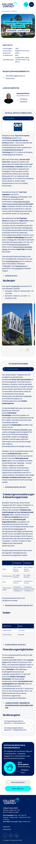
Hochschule (14, 11)
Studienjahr (16, 286)
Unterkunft (27, 396)
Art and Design (21, 245)
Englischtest (18, 529)
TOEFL (19, 531)
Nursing (17, 430)
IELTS (8, 531)
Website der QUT (11, 276)
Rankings (14, 197)
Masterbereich (20, 266)
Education (24, 430)
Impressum (6, 827)
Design (13, 432)
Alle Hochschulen (6, 11)
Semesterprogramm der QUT (15, 487)
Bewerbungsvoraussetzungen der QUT (19, 605)
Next (27, 349)
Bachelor (7, 266)
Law (30, 430)
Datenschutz (7, 829)
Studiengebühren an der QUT (15, 644)
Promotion (18, 268)
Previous (21, 349)
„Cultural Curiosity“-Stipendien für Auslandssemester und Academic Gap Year (19, 705)
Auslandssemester (12, 261)
